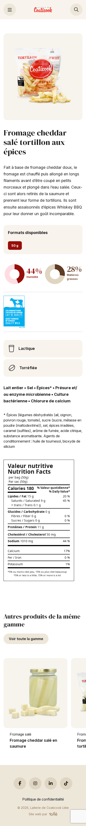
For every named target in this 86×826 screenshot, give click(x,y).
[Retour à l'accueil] (43, 9)
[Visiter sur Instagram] (35, 783)
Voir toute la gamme (26, 639)
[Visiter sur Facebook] (20, 783)
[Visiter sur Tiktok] (66, 783)
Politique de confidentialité (43, 799)
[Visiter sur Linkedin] (51, 783)
